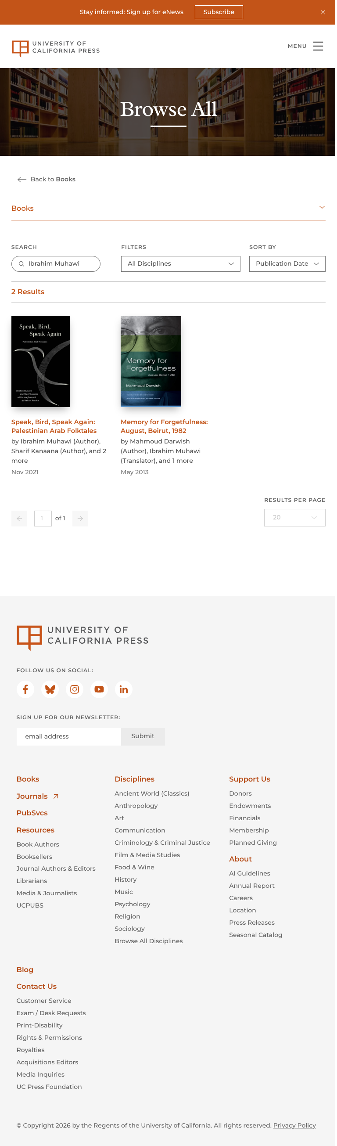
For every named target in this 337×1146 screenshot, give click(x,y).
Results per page (295, 500)
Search (24, 247)
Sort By (262, 247)
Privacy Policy (294, 1125)
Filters (134, 247)
